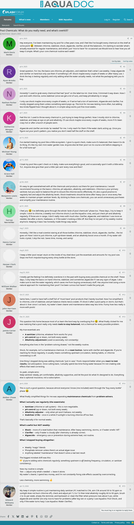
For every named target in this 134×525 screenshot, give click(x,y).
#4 (124, 113)
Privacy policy (120, 522)
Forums (7, 19)
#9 (124, 228)
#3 (124, 89)
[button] (33, 19)
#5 (124, 138)
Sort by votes (128, 61)
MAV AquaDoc (65, 19)
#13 (123, 317)
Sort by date (116, 61)
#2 (124, 66)
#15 (123, 486)
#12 (123, 295)
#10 (123, 250)
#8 (124, 206)
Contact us (95, 522)
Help (128, 522)
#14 (123, 383)
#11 (123, 272)
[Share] (128, 38)
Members (44, 19)
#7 (124, 182)
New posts (6, 25)
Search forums (18, 25)
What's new (25, 19)
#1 (132, 38)
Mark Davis (6, 34)
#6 (124, 160)
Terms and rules (107, 522)
